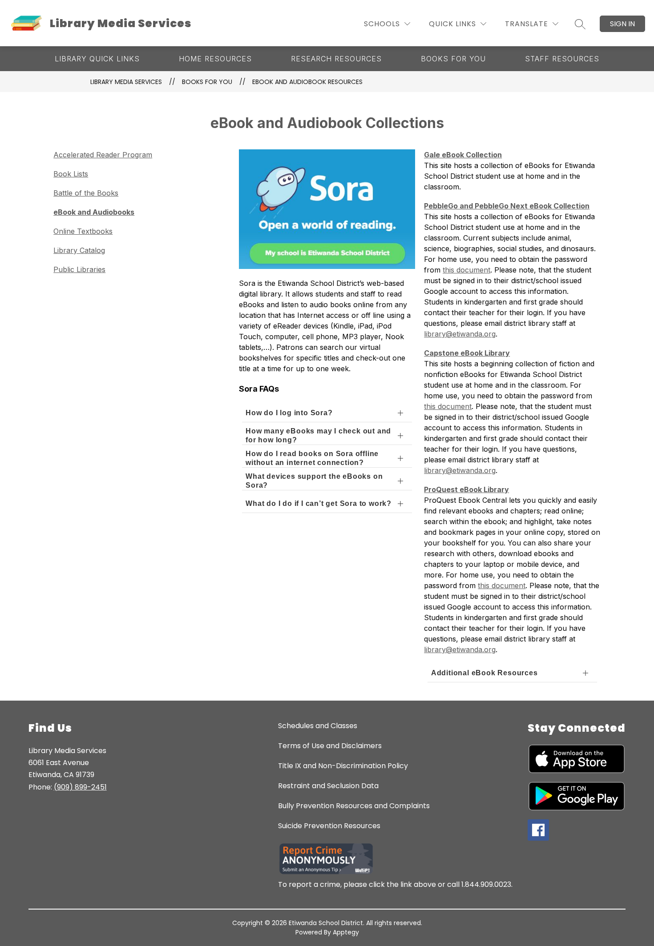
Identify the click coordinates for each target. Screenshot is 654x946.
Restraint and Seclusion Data (328, 786)
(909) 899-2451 (80, 787)
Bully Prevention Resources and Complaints (354, 806)
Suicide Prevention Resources (329, 826)
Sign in (622, 24)
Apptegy (346, 932)
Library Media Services (126, 81)
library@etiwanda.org (460, 333)
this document (466, 269)
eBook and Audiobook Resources (307, 81)
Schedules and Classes (317, 726)
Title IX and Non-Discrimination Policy (343, 766)
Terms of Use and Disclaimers (330, 746)
